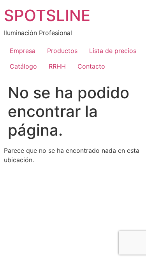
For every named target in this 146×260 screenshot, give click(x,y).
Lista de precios (112, 51)
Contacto (91, 66)
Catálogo (23, 66)
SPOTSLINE (47, 15)
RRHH (57, 66)
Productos (62, 51)
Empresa (22, 51)
